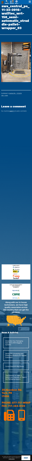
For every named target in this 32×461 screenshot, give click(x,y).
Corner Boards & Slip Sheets (14, 366)
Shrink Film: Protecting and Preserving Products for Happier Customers (15, 355)
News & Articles (10, 332)
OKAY (26, 458)
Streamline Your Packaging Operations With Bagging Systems (14, 342)
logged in (12, 111)
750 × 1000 (4, 95)
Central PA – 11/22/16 (15, 93)
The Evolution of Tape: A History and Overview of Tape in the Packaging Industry (16, 377)
